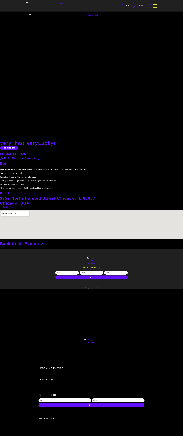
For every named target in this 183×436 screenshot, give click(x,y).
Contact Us (47, 379)
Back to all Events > (21, 244)
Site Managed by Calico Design (91, 288)
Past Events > (46, 419)
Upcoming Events (51, 368)
